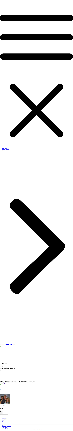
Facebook (3, 420)
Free (2, 421)
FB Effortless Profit (4, 427)
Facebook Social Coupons (7, 344)
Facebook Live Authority (5, 428)
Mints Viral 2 (3, 425)
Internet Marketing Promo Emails (6, 426)
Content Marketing (4, 418)
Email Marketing (4, 419)
